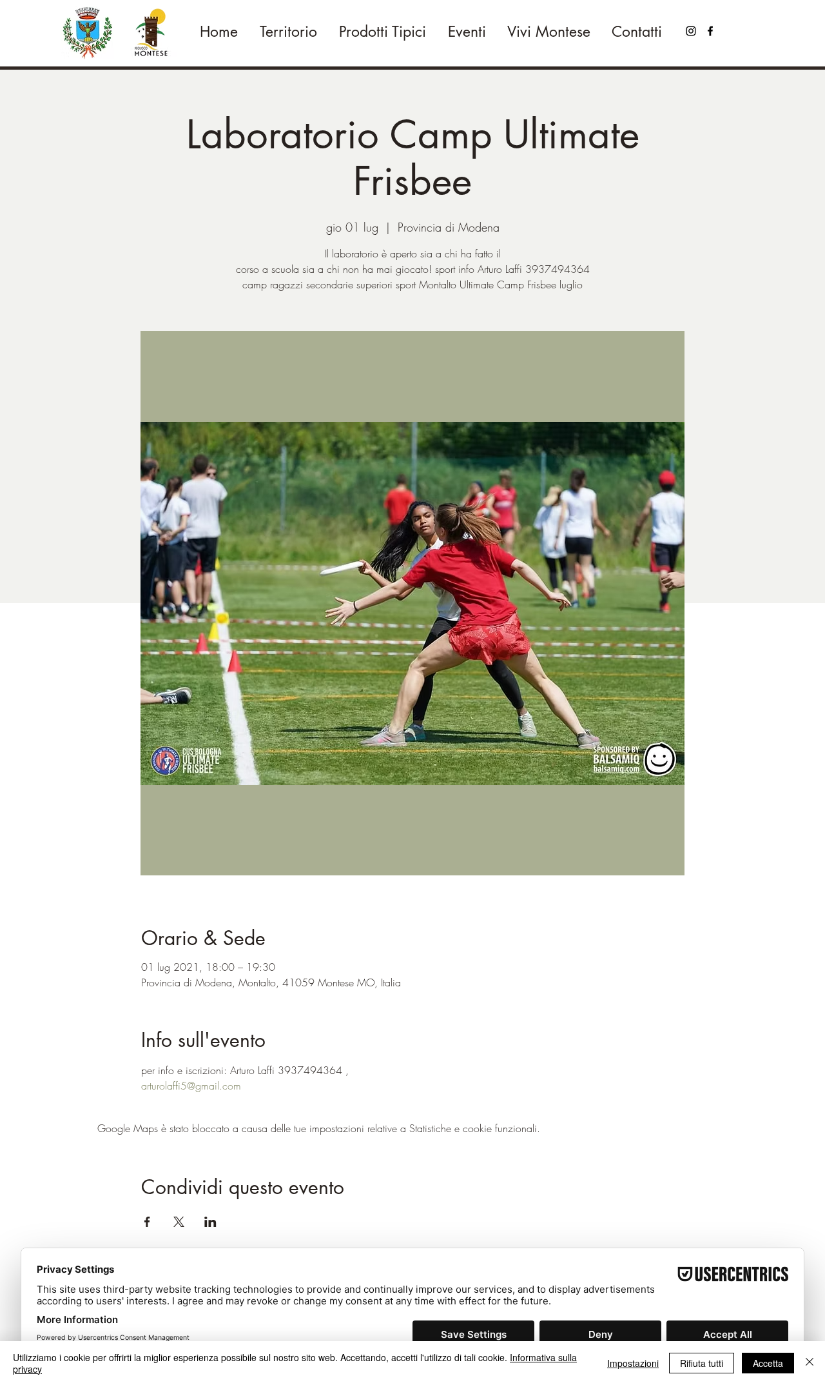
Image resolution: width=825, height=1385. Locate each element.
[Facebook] (710, 31)
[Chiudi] (809, 1363)
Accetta (768, 1363)
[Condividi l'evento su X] (179, 1222)
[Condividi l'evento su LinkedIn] (210, 1222)
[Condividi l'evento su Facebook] (147, 1222)
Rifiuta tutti (701, 1363)
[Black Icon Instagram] (690, 31)
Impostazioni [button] (633, 1363)
